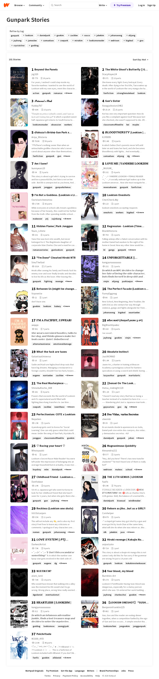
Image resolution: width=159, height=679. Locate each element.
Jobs (123, 670)
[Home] (6, 5)
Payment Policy (70, 675)
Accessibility (86, 675)
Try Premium (123, 5)
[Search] (52, 5)
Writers (90, 670)
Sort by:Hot (139, 59)
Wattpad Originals (34, 670)
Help (97, 675)
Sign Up (151, 5)
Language (80, 670)
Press (131, 670)
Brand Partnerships (109, 670)
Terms (47, 675)
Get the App (66, 670)
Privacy (56, 675)
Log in (141, 5)
